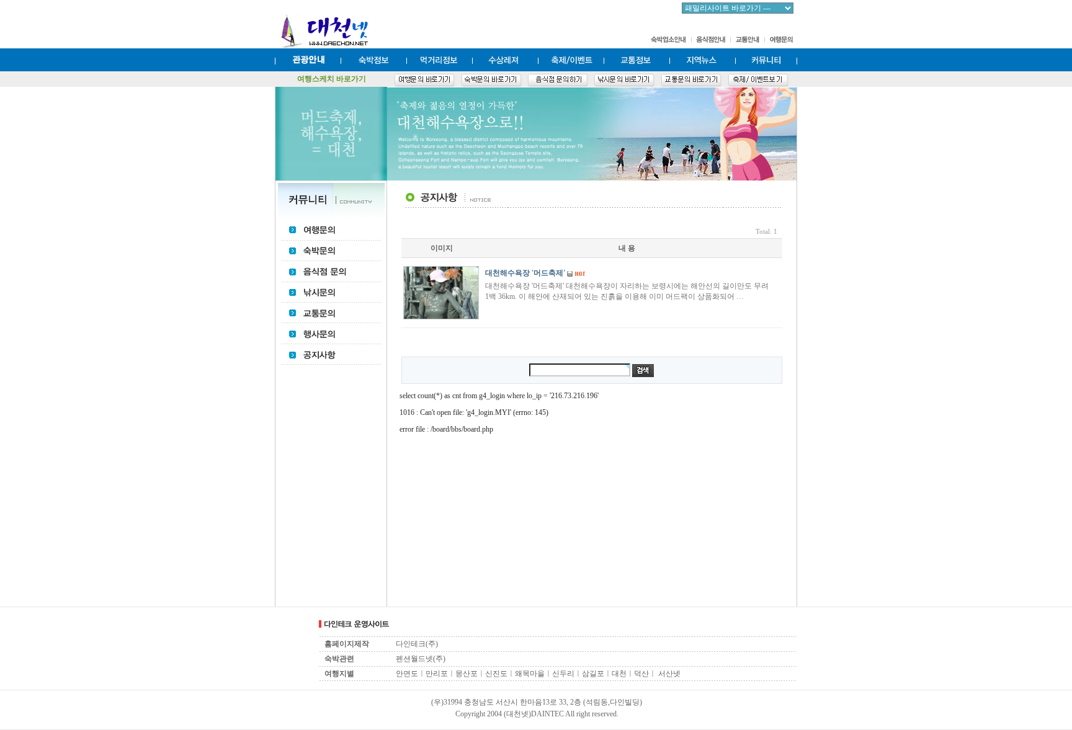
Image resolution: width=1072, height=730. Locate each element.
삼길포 (593, 673)
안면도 (407, 673)
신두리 (563, 673)
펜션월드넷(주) (420, 658)
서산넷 (669, 673)
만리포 (437, 673)
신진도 (496, 673)
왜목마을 (530, 673)
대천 (619, 673)
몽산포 (466, 673)
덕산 (641, 673)
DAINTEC (547, 714)
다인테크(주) (417, 643)
